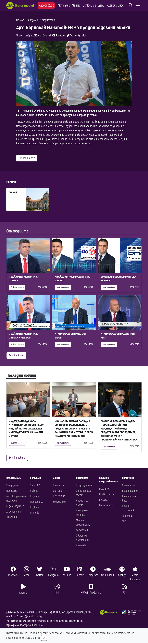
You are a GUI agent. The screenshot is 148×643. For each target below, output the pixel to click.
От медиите (17, 231)
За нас (76, 5)
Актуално (64, 5)
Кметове (81, 545)
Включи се (89, 5)
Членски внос (115, 5)
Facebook (60, 35)
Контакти (59, 485)
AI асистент (13, 511)
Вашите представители (108, 479)
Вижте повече (27, 158)
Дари (101, 5)
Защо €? (35, 485)
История (58, 491)
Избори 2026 (46, 5)
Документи (59, 502)
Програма (11, 491)
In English (35, 513)
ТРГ (124, 521)
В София (103, 500)
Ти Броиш (11, 517)
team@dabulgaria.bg (31, 616)
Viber (84, 35)
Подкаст (35, 507)
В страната (106, 505)
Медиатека (48, 20)
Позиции (34, 496)
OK (44, 637)
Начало (20, 20)
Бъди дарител (130, 491)
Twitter (74, 35)
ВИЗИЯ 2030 (59, 496)
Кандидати (12, 485)
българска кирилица (31, 625)
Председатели (84, 485)
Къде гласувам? (15, 506)
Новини (34, 491)
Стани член (128, 485)
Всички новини (17, 457)
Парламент (105, 489)
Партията (82, 478)
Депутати (82, 530)
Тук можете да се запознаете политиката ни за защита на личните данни (44, 620)
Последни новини (21, 375)
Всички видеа (16, 355)
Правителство (107, 494)
